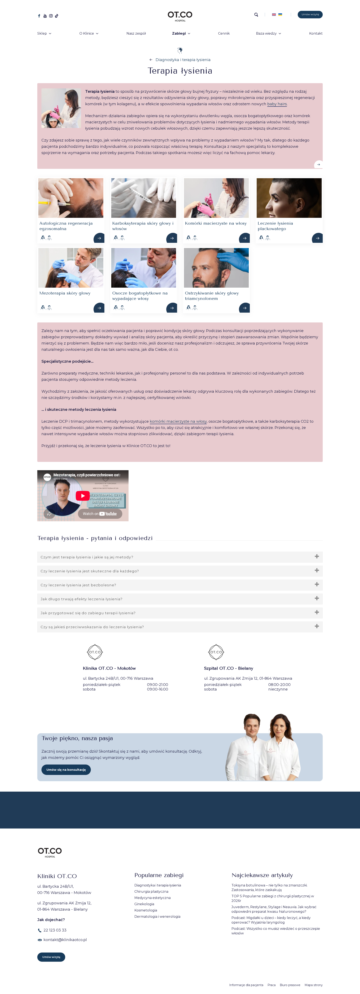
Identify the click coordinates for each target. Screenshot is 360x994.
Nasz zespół (136, 33)
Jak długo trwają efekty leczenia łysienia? (81, 599)
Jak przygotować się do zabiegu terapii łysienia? (88, 613)
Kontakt (316, 33)
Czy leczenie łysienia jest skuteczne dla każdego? (90, 571)
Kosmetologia (145, 910)
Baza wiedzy (266, 33)
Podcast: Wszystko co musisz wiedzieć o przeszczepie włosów (275, 931)
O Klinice (86, 33)
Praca (272, 985)
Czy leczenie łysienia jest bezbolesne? (78, 585)
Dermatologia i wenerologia (157, 917)
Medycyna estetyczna (152, 898)
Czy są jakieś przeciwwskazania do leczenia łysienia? (92, 627)
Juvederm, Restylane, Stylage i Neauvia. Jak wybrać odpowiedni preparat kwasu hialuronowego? (273, 909)
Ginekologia (144, 904)
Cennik (224, 33)
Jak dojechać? (51, 920)
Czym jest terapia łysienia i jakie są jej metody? (87, 557)
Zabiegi (179, 33)
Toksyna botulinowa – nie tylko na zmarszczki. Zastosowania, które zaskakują (269, 887)
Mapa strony (314, 985)
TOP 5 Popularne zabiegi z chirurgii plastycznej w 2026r (272, 898)
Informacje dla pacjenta (246, 985)
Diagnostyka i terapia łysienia (183, 60)
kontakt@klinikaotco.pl (65, 940)
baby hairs (277, 104)
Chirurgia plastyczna (151, 892)
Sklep (42, 33)
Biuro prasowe (290, 985)
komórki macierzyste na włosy (178, 421)
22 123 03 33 (55, 930)
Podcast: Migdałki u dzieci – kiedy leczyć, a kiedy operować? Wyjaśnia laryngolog (271, 920)
